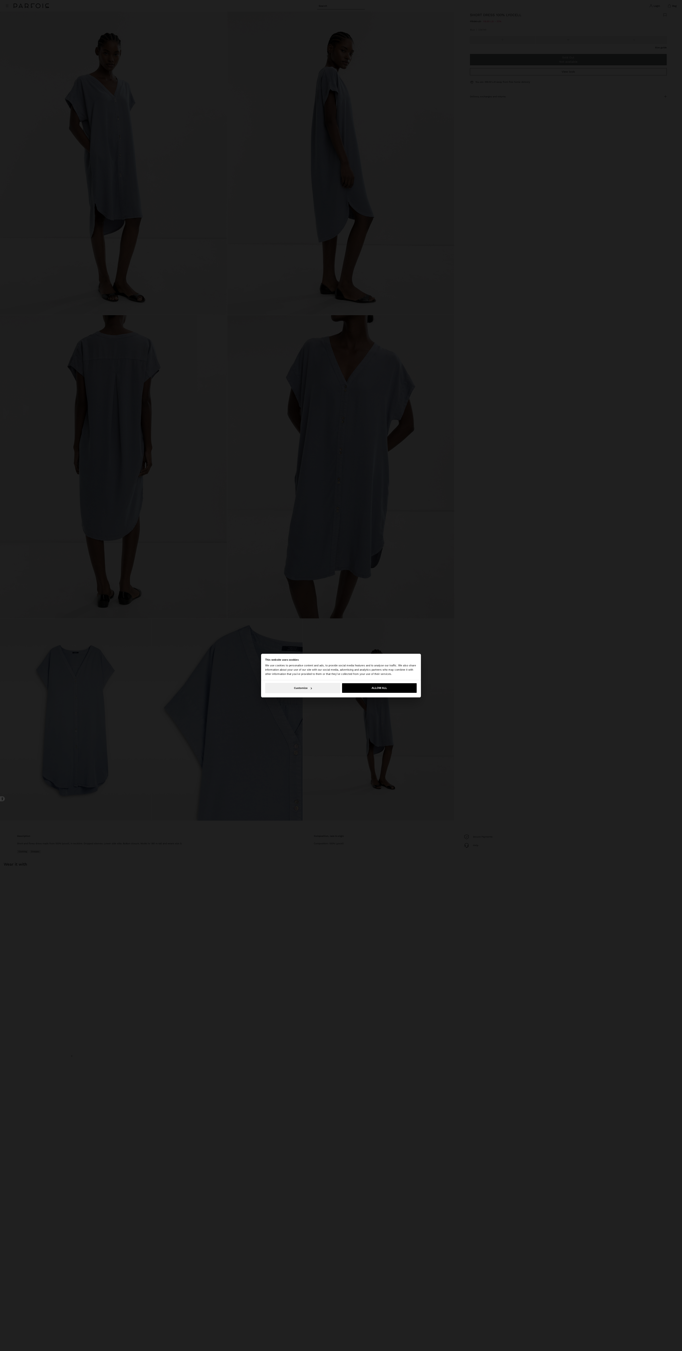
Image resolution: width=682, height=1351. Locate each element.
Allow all (379, 687)
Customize (301, 688)
